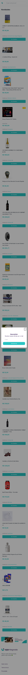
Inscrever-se (14, 343)
